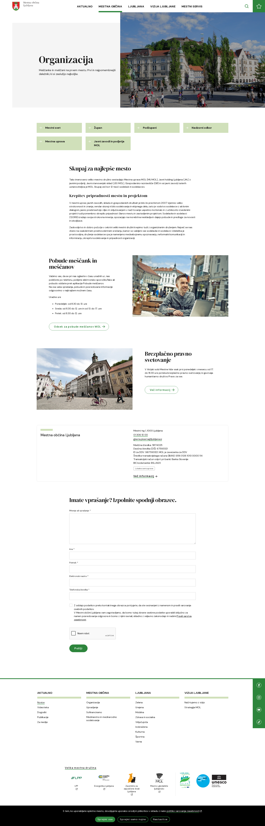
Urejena (139, 707)
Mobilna (139, 712)
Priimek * (73, 562)
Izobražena (141, 726)
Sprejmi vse (105, 819)
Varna (138, 741)
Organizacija (93, 702)
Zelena (139, 702)
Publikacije (42, 717)
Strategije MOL (192, 707)
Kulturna (140, 731)
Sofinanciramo (94, 712)
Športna (139, 736)
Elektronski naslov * (78, 576)
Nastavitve (160, 819)
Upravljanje (92, 707)
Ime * (72, 549)
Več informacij (160, 390)
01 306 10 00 (140, 434)
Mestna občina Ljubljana (60, 435)
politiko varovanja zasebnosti (183, 811)
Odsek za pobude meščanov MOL (77, 326)
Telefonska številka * (79, 589)
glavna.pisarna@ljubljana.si (147, 439)
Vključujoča (141, 722)
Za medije (42, 722)
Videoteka (43, 707)
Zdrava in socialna (145, 717)
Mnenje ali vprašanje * (80, 510)
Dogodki (41, 712)
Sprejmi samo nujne (133, 819)
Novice (41, 702)
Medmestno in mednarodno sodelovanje (101, 719)
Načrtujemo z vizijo (194, 702)
